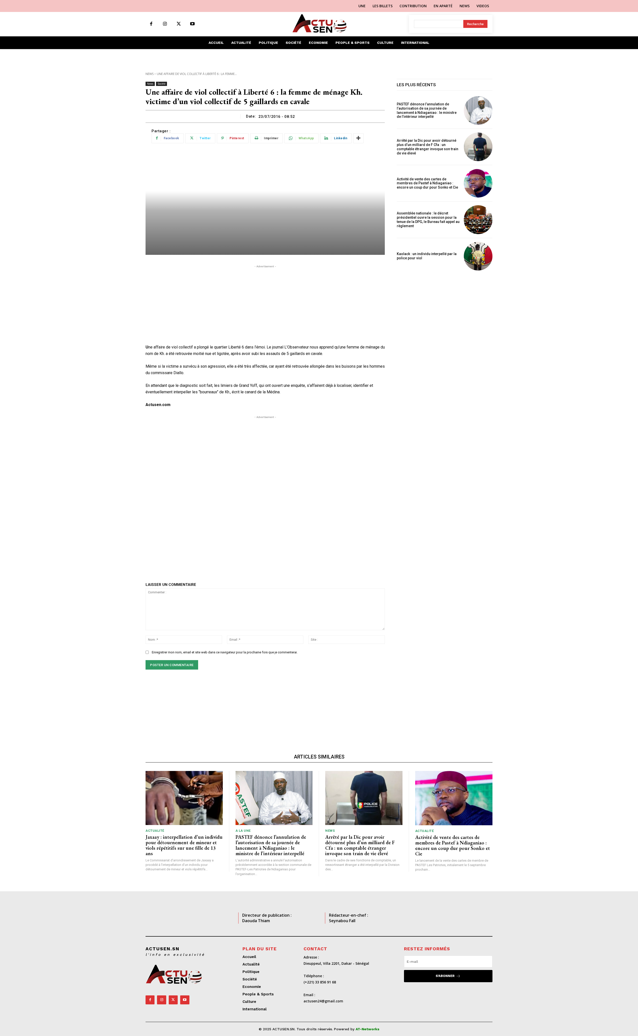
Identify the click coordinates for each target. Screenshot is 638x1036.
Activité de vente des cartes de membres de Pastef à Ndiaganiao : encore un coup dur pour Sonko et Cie (428, 183)
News (150, 74)
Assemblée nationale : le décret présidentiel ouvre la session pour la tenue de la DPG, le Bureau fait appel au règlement (428, 219)
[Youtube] (192, 24)
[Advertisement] (265, 304)
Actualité (155, 830)
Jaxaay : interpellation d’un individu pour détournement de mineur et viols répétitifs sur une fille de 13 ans (184, 845)
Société (161, 83)
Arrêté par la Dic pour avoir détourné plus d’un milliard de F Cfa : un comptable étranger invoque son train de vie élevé (427, 146)
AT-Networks (367, 1029)
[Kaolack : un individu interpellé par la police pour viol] (478, 256)
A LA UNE (243, 830)
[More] (358, 138)
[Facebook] (151, 24)
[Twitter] (178, 24)
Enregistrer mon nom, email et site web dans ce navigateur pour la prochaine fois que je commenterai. (225, 652)
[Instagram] (164, 24)
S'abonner (445, 976)
